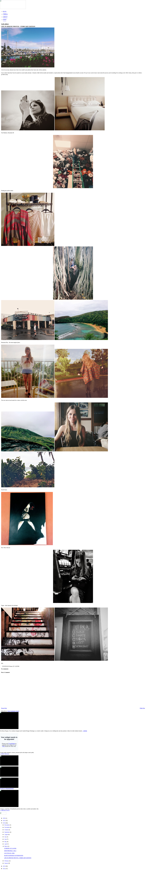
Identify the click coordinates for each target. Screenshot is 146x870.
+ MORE (85, 731)
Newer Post (4, 708)
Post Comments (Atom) (13, 711)
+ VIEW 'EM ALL (4, 753)
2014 (4, 823)
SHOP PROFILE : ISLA (10, 850)
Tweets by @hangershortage (7, 788)
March (6, 846)
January (6, 863)
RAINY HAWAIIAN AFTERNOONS (13, 855)
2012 (4, 868)
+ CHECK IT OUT (5, 810)
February (6, 860)
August (6, 834)
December (7, 825)
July (5, 836)
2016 (4, 818)
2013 (4, 866)
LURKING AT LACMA (10, 848)
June (5, 839)
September (7, 832)
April (5, 844)
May (5, 841)
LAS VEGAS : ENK (9, 853)
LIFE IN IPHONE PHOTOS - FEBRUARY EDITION (17, 858)
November (7, 827)
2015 (4, 820)
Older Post (142, 708)
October (6, 829)
